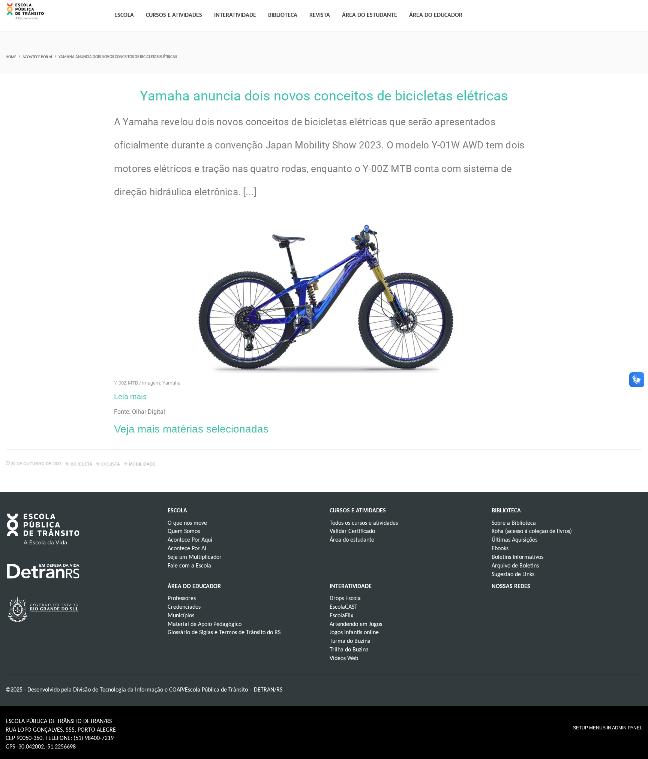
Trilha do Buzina (349, 650)
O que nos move (187, 523)
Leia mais (130, 396)
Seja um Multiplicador (195, 557)
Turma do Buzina (350, 641)
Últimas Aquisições (514, 540)
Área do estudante (352, 540)
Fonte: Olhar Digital (139, 411)
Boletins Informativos (517, 557)
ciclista (110, 464)
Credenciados (184, 607)
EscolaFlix (341, 616)
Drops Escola (345, 599)
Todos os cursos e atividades (364, 523)
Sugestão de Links (513, 575)
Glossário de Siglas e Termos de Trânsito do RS (224, 633)
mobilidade (142, 464)
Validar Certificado (352, 531)
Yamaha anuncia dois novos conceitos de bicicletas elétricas (324, 96)
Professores (182, 599)
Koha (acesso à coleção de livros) (532, 531)
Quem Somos (184, 531)
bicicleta (81, 464)
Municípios (181, 616)
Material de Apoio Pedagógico (205, 624)
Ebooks (500, 549)
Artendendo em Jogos (356, 624)
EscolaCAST (343, 607)
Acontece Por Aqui (190, 540)
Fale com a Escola (189, 566)
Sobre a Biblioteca (514, 523)
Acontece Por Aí (37, 57)
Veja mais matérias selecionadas (191, 429)
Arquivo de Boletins (515, 566)
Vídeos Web (344, 659)
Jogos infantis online (354, 633)
